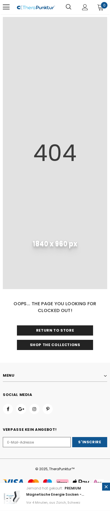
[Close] (106, 487)
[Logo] (36, 7)
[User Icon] (85, 7)
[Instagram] (34, 409)
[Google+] (21, 409)
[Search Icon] (68, 7)
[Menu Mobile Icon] (6, 7)
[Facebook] (8, 409)
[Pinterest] (48, 409)
